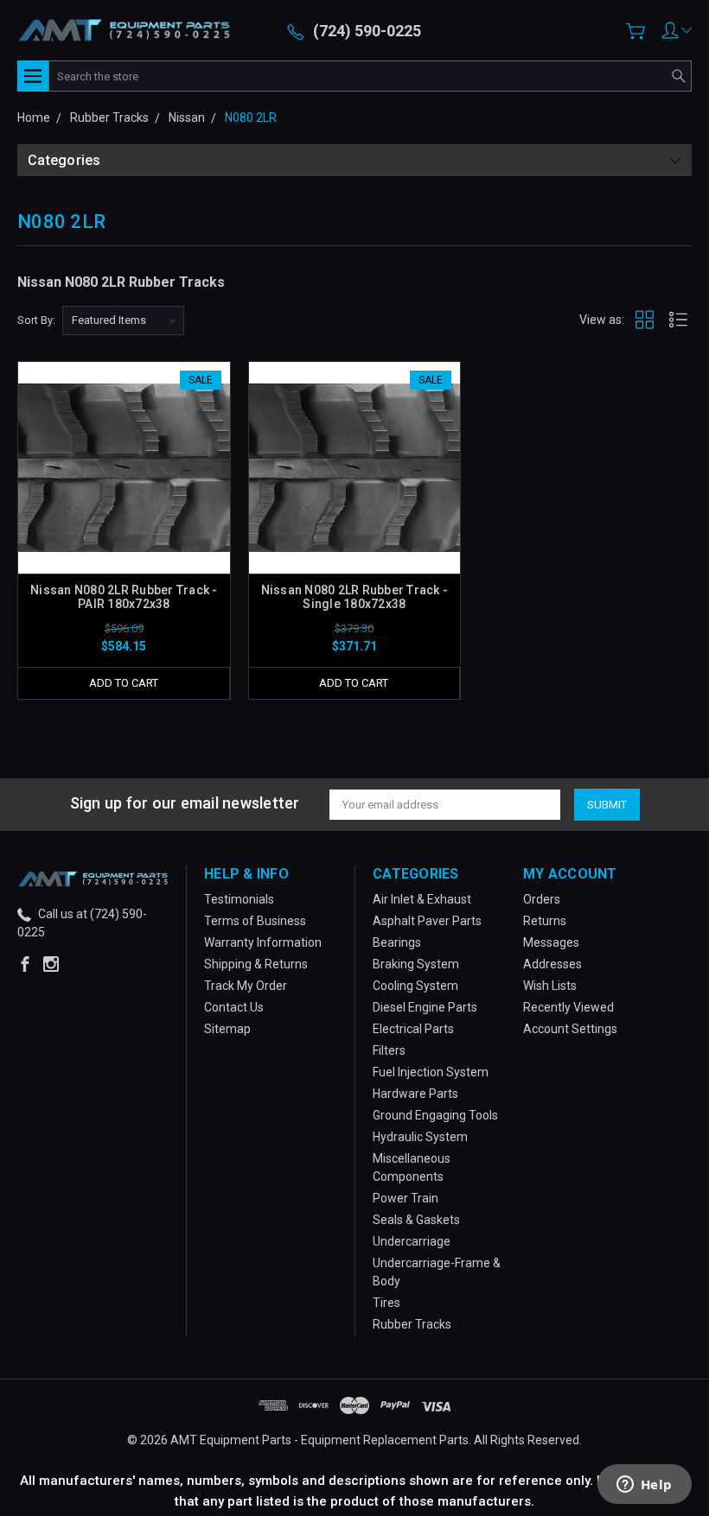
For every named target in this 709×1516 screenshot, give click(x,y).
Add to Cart (123, 682)
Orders (541, 899)
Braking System (416, 964)
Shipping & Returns (256, 964)
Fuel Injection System (431, 1072)
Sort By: (36, 320)
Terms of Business (255, 921)
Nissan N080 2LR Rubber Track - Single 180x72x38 (355, 597)
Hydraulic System (420, 1137)
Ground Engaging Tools (435, 1115)
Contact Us (234, 1007)
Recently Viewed (568, 1007)
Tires (386, 1303)
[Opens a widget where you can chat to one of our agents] (644, 1485)
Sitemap (227, 1029)
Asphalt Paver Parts (427, 921)
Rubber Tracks (412, 1324)
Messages (551, 942)
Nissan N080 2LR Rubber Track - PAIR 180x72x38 (124, 597)
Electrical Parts (413, 1029)
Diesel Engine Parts (425, 1007)
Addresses (552, 964)
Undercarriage (411, 1241)
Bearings (397, 942)
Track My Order (245, 986)
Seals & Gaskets (416, 1220)
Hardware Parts (415, 1094)
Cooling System (415, 986)
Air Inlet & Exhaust (422, 899)
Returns (544, 921)
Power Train (405, 1198)
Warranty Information (263, 942)
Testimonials (239, 899)
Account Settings (570, 1029)
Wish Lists (550, 986)
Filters (389, 1050)
